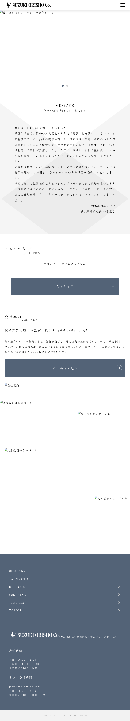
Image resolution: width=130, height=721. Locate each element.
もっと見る (65, 286)
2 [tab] (67, 86)
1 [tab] (63, 86)
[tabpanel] (65, 46)
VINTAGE (17, 602)
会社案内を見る (65, 368)
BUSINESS (17, 587)
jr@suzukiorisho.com (24, 686)
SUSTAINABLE (21, 594)
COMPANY (17, 571)
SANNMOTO (18, 579)
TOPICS (15, 610)
